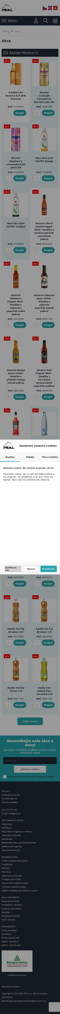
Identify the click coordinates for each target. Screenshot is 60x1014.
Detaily (30, 457)
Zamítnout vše (10, 568)
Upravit (31, 569)
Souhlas (10, 457)
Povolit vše (49, 569)
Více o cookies (50, 457)
